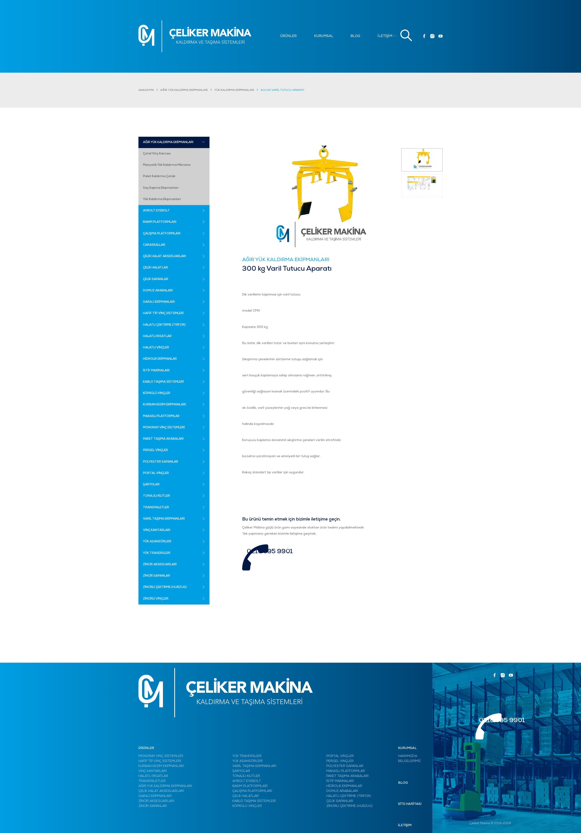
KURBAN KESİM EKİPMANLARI (161, 766)
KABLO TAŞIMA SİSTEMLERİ (254, 801)
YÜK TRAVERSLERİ (246, 756)
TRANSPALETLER (152, 781)
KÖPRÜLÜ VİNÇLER (247, 806)
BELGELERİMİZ (409, 761)
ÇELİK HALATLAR (245, 796)
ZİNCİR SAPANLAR (152, 806)
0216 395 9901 (270, 552)
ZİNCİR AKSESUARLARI (156, 801)
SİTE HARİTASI (409, 804)
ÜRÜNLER (288, 36)
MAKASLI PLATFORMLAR (345, 771)
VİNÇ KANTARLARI (152, 771)
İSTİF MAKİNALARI (340, 781)
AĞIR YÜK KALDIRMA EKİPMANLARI (184, 90)
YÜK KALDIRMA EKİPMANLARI (234, 90)
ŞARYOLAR (241, 771)
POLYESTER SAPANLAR (344, 766)
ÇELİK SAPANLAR (339, 801)
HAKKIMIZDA (407, 756)
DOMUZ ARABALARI (342, 791)
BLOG (355, 36)
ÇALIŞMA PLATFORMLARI (252, 791)
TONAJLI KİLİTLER (246, 776)
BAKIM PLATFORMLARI (250, 786)
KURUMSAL (323, 36)
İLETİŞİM (385, 36)
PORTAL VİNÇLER (340, 756)
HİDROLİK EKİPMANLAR (344, 786)
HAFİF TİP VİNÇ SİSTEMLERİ (159, 761)
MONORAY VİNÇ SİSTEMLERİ (160, 756)
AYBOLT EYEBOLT (246, 781)
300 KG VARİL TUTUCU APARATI (282, 90)
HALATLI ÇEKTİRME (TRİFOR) (348, 796)
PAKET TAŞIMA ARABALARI (347, 776)
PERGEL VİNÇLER (340, 761)
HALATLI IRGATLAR (153, 776)
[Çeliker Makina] (194, 36)
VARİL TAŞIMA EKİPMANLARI (254, 766)
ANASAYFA (146, 90)
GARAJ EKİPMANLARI (155, 796)
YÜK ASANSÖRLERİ (247, 761)
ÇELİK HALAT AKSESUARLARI (161, 791)
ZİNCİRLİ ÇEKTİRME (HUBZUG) (349, 806)
